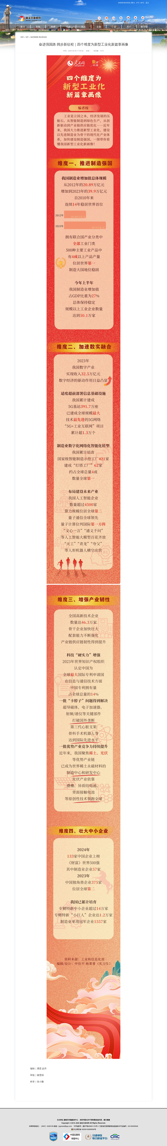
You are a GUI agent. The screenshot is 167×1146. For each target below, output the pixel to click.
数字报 (144, 26)
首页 (22, 26)
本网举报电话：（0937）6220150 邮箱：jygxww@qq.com (51, 1126)
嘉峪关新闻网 (84, 1123)
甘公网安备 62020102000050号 (84, 1129)
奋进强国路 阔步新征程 (38, 37)
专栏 (129, 26)
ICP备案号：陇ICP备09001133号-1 (86, 1126)
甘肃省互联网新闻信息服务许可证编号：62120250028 (118, 1126)
